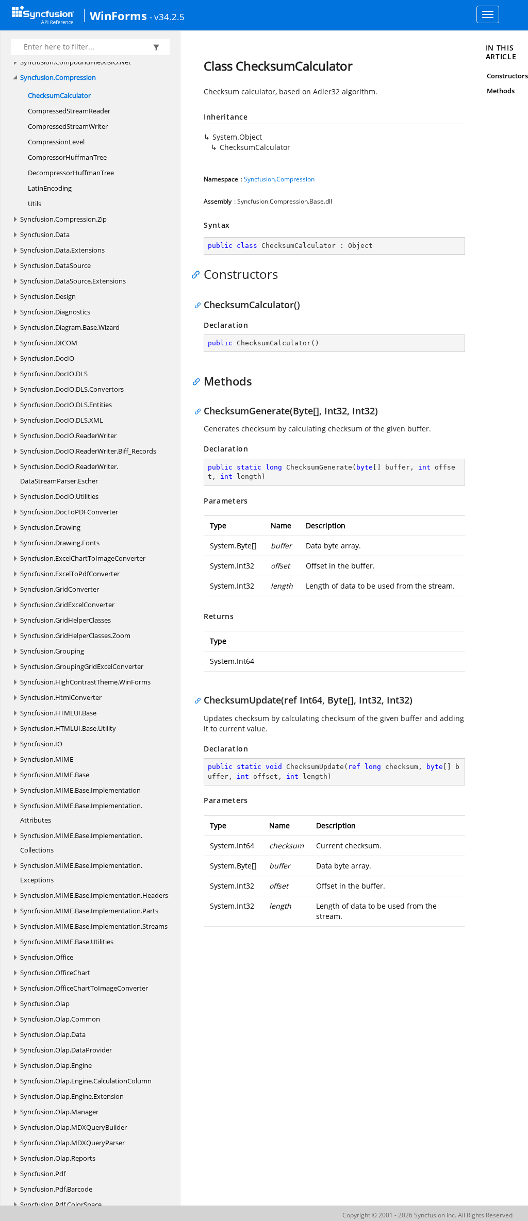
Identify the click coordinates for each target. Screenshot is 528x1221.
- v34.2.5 (167, 16)
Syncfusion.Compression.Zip (63, 219)
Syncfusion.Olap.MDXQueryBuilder (73, 1127)
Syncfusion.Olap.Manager (59, 1111)
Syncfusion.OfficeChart (55, 972)
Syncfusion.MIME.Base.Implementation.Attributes (81, 813)
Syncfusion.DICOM (48, 342)
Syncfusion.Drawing (50, 527)
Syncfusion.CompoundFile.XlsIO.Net (75, 61)
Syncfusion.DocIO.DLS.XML (61, 420)
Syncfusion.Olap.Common (60, 1019)
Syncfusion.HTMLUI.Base (58, 712)
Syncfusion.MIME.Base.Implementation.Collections (81, 843)
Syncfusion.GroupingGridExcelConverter (81, 666)
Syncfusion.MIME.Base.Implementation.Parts (89, 910)
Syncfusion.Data (45, 234)
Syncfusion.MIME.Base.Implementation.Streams (94, 926)
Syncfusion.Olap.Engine (56, 1065)
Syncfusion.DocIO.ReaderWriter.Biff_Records (88, 451)
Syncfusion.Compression (58, 77)
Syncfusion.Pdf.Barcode (56, 1189)
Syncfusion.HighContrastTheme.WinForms (85, 682)
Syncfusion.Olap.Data (53, 1034)
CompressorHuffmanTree (67, 157)
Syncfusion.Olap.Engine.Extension (72, 1096)
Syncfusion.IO (41, 743)
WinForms (118, 15)
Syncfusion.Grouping (52, 651)
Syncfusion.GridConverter (59, 589)
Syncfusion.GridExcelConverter (67, 604)
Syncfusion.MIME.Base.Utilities (66, 941)
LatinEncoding (50, 188)
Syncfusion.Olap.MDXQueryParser (72, 1142)
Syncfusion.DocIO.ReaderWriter (68, 435)
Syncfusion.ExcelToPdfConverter (70, 573)
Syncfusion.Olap (45, 1003)
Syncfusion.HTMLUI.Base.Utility (68, 728)
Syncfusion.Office (46, 957)
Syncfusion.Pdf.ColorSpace (61, 1204)
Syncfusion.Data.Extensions (62, 250)
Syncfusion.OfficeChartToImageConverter (84, 988)
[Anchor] (198, 274)
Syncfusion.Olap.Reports (57, 1158)
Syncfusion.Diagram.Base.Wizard (70, 327)
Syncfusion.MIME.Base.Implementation (80, 790)
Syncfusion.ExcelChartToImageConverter (82, 558)
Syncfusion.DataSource (55, 265)
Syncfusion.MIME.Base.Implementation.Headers (94, 895)
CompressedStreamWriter (68, 126)
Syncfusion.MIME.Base (54, 774)
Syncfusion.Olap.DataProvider (66, 1050)
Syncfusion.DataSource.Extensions (73, 281)
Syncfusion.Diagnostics (55, 311)
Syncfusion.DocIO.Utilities (59, 496)
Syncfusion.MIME (46, 759)
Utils (34, 203)
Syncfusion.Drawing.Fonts (60, 542)
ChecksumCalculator (59, 95)
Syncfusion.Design (48, 296)
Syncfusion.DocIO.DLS (54, 373)
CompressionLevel (56, 141)
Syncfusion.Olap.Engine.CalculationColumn (86, 1080)
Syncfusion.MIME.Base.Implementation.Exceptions (81, 872)
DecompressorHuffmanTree (71, 172)
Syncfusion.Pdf (42, 1173)
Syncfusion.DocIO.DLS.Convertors (72, 389)
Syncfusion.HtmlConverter (61, 697)
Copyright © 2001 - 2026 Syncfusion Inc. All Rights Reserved (427, 1215)
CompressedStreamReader (69, 110)
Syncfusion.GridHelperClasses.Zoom (75, 635)
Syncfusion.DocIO (47, 358)
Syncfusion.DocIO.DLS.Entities (66, 404)
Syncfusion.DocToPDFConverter (69, 511)
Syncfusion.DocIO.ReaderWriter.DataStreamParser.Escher (69, 474)
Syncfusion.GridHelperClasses (65, 620)
